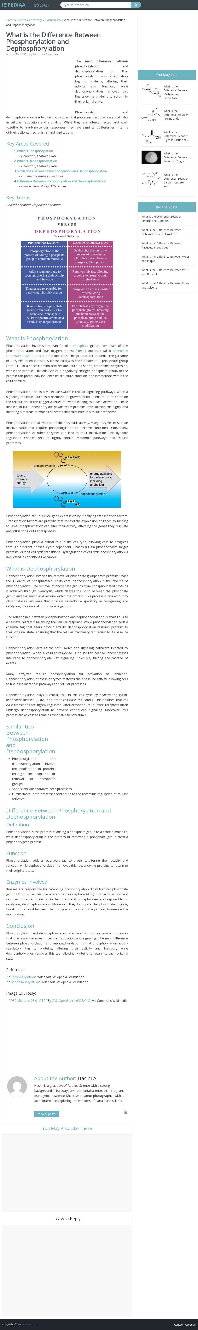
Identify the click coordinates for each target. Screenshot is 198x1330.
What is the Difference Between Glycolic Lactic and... (176, 136)
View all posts (46, 1114)
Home (10, 20)
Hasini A (38, 54)
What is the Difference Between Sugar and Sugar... (176, 157)
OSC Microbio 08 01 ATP (27, 1000)
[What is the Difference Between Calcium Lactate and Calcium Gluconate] (153, 178)
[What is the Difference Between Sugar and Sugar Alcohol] (153, 157)
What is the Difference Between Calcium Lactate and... (176, 180)
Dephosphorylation (24, 982)
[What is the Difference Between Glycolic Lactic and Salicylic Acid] (153, 136)
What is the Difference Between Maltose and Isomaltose (176, 92)
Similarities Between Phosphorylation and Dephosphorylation (62, 171)
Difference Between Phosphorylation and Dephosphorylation (61, 181)
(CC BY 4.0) (83, 1000)
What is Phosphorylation (35, 151)
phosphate (81, 346)
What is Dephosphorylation (37, 161)
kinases (39, 361)
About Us (190, 1324)
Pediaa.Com (30, 1324)
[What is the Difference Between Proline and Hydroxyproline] (153, 114)
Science (21, 20)
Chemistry (35, 20)
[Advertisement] (40, 86)
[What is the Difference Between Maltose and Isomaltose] (153, 90)
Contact (178, 1324)
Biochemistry (53, 20)
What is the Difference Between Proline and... (176, 114)
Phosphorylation (22, 977)
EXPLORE (40, 5)
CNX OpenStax (62, 1000)
